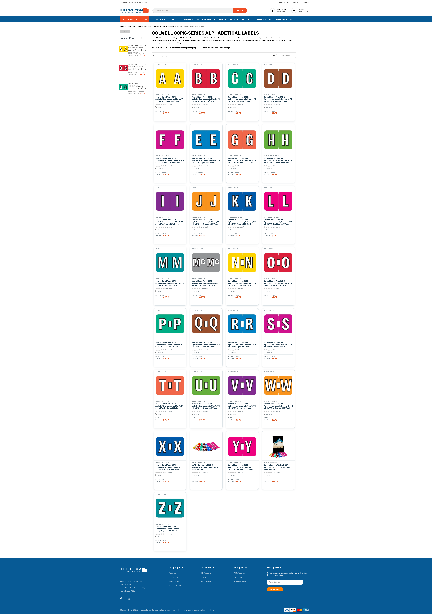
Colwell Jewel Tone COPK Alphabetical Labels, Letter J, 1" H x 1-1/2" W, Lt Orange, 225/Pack (206, 222)
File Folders (160, 19)
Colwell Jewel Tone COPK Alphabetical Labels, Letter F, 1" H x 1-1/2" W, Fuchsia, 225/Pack (169, 160)
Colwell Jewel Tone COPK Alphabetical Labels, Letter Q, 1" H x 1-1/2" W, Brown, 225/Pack (206, 344)
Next (146, 38)
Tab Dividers (187, 19)
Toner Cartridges (284, 19)
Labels (174, 19)
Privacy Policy (174, 582)
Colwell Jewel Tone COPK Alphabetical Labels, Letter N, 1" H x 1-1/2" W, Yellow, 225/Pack (242, 283)
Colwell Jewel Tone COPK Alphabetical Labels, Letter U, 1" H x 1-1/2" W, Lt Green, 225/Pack (206, 406)
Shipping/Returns (241, 582)
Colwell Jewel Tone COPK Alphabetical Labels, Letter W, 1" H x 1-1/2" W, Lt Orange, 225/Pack (278, 406)
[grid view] (162, 56)
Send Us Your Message (133, 582)
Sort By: (272, 56)
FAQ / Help (238, 577)
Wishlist (204, 577)
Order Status (206, 582)
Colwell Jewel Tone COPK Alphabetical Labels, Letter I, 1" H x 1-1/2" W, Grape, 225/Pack (169, 222)
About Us (172, 573)
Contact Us (173, 577)
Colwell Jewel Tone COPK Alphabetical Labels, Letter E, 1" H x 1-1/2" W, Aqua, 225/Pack (206, 160)
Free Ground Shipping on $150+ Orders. (133, 2)
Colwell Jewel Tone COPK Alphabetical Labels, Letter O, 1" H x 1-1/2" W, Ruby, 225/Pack (278, 283)
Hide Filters (125, 32)
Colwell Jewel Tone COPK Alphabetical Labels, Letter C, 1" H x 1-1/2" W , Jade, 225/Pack (137, 87)
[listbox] (286, 56)
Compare (160, 107)
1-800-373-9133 (284, 2)
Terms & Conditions (176, 586)
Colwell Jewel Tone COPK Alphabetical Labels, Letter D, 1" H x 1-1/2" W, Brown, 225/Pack (278, 99)
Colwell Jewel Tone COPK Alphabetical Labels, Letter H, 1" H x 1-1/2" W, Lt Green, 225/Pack (278, 160)
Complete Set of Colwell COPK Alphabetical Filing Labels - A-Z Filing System (277, 467)
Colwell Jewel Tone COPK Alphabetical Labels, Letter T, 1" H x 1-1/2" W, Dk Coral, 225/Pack (169, 406)
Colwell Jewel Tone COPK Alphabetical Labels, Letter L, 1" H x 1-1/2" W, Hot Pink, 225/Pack (278, 222)
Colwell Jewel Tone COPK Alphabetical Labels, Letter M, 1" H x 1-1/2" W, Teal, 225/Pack (169, 283)
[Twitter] (125, 598)
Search (240, 11)
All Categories (239, 573)
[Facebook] (121, 598)
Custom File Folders (228, 19)
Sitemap (123, 610)
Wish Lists (296, 2)
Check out (305, 2)
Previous (142, 38)
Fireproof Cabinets (206, 19)
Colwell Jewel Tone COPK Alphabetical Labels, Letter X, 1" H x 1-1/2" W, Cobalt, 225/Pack (169, 467)
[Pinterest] (129, 598)
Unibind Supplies (263, 19)
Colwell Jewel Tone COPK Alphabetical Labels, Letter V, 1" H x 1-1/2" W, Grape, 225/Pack (242, 406)
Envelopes (247, 19)
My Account (206, 573)
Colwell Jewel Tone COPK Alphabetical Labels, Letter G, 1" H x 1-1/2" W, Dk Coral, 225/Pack (242, 160)
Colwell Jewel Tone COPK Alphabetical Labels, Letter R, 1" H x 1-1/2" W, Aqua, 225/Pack (242, 344)
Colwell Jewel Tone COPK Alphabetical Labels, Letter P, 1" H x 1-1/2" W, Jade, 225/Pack (169, 344)
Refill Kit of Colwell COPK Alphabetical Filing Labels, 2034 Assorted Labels (205, 467)
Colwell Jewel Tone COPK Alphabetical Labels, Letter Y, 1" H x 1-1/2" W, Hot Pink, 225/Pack (242, 467)
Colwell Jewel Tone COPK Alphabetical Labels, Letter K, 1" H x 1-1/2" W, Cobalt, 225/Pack (242, 222)
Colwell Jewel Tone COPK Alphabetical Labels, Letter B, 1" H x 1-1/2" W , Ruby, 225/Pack (137, 68)
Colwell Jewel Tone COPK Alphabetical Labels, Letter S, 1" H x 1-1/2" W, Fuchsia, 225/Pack (278, 344)
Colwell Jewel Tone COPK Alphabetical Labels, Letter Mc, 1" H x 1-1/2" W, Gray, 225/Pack (206, 283)
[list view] (166, 56)
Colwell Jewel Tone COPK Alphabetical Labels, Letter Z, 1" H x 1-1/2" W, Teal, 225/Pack (169, 529)
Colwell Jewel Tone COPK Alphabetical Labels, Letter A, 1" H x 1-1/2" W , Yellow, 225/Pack (137, 49)
